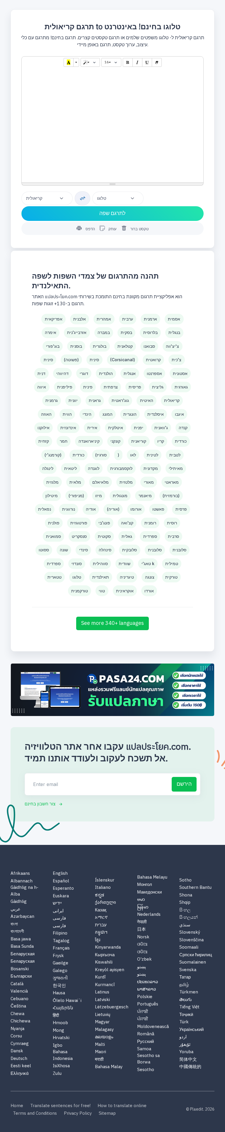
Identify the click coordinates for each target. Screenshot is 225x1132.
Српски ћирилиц (195, 955)
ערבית (127, 318)
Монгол (144, 885)
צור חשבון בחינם (40, 804)
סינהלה (105, 549)
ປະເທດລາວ (147, 982)
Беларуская (23, 954)
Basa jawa (21, 939)
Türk (184, 1022)
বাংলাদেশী (17, 931)
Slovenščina (191, 940)
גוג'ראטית (120, 400)
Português (147, 1004)
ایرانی (58, 911)
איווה (41, 386)
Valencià (19, 991)
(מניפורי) (76, 495)
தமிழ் (184, 985)
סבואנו (149, 346)
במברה (104, 332)
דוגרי (84, 373)
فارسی (59, 918)
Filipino (60, 933)
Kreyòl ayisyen (109, 970)
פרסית (181, 509)
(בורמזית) (171, 495)
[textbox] (112, 125)
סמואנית (53, 536)
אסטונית (180, 373)
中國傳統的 (190, 1067)
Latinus (102, 992)
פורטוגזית (78, 522)
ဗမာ (141, 899)
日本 (141, 929)
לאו (133, 454)
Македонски (149, 892)
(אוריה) (113, 509)
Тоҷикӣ (186, 1015)
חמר (63, 441)
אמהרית (104, 318)
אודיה (91, 509)
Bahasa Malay (108, 1067)
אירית (92, 427)
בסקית (126, 332)
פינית (88, 386)
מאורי (149, 482)
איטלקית (115, 427)
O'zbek (144, 959)
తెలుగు (185, 1000)
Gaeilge (60, 963)
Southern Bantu (195, 887)
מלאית (75, 482)
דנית (41, 373)
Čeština (18, 1006)
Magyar (102, 1022)
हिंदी (56, 1015)
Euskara (61, 896)
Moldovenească (153, 1027)
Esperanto (63, 888)
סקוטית (104, 536)
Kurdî (100, 977)
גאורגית (181, 386)
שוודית (124, 563)
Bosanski (20, 969)
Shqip (184, 902)
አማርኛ (101, 917)
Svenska (187, 970)
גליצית (157, 386)
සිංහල (184, 910)
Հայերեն (63, 1008)
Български (21, 976)
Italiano (103, 887)
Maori (100, 1052)
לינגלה (47, 468)
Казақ (100, 910)
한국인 (59, 986)
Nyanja (17, 1029)
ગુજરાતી (60, 978)
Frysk (58, 956)
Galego (60, 971)
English (60, 873)
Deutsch (19, 1059)
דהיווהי (62, 373)
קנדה (183, 427)
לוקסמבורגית (121, 468)
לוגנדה (93, 468)
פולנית (53, 522)
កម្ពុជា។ (101, 932)
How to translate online (122, 1106)
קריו (160, 441)
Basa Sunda (22, 946)
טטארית (54, 576)
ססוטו (44, 549)
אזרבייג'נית (76, 332)
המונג (107, 414)
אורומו (136, 509)
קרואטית (153, 359)
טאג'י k (148, 563)
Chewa (17, 1014)
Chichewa (20, 1021)
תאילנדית (100, 576)
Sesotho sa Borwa (148, 1059)
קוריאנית (138, 441)
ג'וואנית (161, 427)
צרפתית (111, 386)
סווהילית (100, 563)
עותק (112, 228)
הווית (67, 414)
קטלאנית (125, 346)
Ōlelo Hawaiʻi (67, 1001)
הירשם (184, 784)
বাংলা (14, 924)
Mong (58, 1030)
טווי (102, 590)
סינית (48, 359)
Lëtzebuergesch (111, 1007)
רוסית (172, 522)
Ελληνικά (20, 1073)
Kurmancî (105, 985)
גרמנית (51, 400)
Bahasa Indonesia (63, 1055)
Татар (185, 977)
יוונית (73, 400)
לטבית (174, 454)
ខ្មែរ (97, 940)
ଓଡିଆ (142, 944)
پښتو (141, 967)
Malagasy (104, 1030)
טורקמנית (79, 590)
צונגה (149, 576)
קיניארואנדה (89, 441)
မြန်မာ (143, 907)
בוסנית (76, 346)
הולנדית (106, 373)
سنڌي (184, 925)
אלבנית (79, 318)
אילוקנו (44, 427)
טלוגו (76, 576)
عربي (16, 909)
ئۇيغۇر (184, 1044)
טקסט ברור (139, 228)
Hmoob (60, 1023)
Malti (100, 1044)
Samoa (144, 1049)
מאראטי (172, 482)
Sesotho (145, 1070)
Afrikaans (20, 873)
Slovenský (189, 932)
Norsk (143, 937)
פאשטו (158, 509)
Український (191, 1030)
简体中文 (188, 1059)
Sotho (185, 880)
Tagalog (61, 941)
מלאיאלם (100, 482)
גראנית (95, 400)
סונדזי (76, 563)
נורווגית (68, 509)
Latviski (102, 1000)
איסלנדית (155, 414)
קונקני (115, 441)
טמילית (171, 563)
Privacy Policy (78, 1113)
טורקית (171, 576)
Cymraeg (20, 1044)
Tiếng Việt (189, 1007)
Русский (145, 1042)
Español (61, 881)
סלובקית (129, 549)
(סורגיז (101, 454)
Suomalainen (192, 962)
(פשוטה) (71, 359)
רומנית (150, 522)
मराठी (99, 1059)
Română (145, 1034)
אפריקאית (53, 318)
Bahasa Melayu (152, 877)
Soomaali (188, 947)
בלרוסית (150, 332)
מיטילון (51, 495)
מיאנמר (145, 495)
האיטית (146, 400)
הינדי (87, 414)
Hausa (59, 993)
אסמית (174, 318)
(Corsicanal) (122, 359)
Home (17, 1106)
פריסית (135, 386)
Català (17, 984)
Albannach (22, 881)
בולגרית (99, 346)
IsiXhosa (61, 1066)
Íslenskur (104, 880)
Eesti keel (21, 1066)
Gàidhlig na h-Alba (24, 891)
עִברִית (101, 925)
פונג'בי (104, 522)
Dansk (17, 1051)
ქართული (105, 902)
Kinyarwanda (108, 947)
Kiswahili (103, 962)
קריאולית (172, 400)
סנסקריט (79, 536)
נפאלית (44, 509)
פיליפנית (64, 386)
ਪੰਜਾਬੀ (142, 1012)
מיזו (98, 495)
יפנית (138, 427)
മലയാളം (104, 1037)
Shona (185, 895)
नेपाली (141, 922)
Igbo (57, 1045)
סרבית (173, 536)
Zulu (57, 1073)
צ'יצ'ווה (172, 346)
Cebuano (19, 999)
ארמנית (150, 318)
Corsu (16, 1036)
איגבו (179, 414)
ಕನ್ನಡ (99, 895)
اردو (183, 1037)
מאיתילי (176, 468)
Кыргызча (105, 955)
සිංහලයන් (188, 917)
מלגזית (52, 482)
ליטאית (70, 468)
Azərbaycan (22, 916)
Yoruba (186, 1052)
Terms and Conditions (35, 1113)
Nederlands (149, 914)
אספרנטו (154, 373)
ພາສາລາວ (146, 989)
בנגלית (174, 332)
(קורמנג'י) (53, 454)
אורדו (149, 590)
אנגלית (130, 373)
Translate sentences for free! (60, 1106)
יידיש (57, 903)
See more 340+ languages (112, 623)
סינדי (83, 549)
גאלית (127, 536)
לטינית (152, 454)
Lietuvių (102, 1015)
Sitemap (107, 1113)
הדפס (90, 228)
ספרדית (150, 536)
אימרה (50, 332)
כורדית (181, 441)
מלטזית (126, 482)
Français (61, 948)
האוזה (46, 414)
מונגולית (120, 495)
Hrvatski (61, 1038)
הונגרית (130, 414)
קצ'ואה (127, 522)
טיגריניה (127, 576)
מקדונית (151, 468)
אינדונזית (68, 427)
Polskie (144, 997)
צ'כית (176, 359)
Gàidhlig (19, 902)
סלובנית (155, 549)
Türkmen (188, 992)
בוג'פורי (52, 346)
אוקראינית (125, 590)
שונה (64, 549)
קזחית (43, 441)
